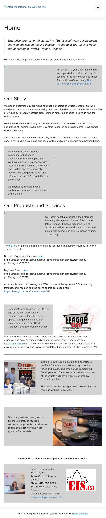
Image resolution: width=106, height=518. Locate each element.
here (40, 256)
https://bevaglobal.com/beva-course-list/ (27, 291)
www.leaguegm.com (15, 343)
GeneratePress (80, 513)
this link (12, 245)
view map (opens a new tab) (46, 497)
